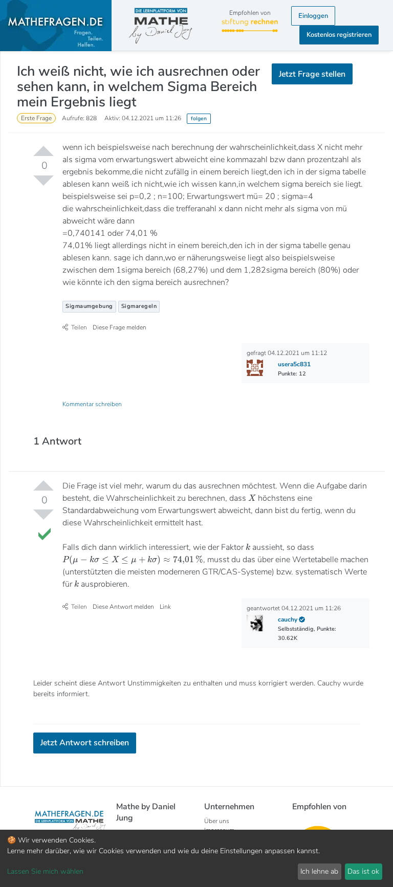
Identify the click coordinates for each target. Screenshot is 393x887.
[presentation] (251, 497)
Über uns (216, 821)
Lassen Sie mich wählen (45, 871)
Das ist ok (363, 871)
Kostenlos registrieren (339, 34)
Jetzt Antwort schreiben (84, 742)
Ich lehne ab (319, 871)
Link (165, 607)
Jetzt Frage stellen (312, 74)
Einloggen (313, 15)
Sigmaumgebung (89, 306)
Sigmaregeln (139, 306)
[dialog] (196, 858)
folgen (199, 118)
